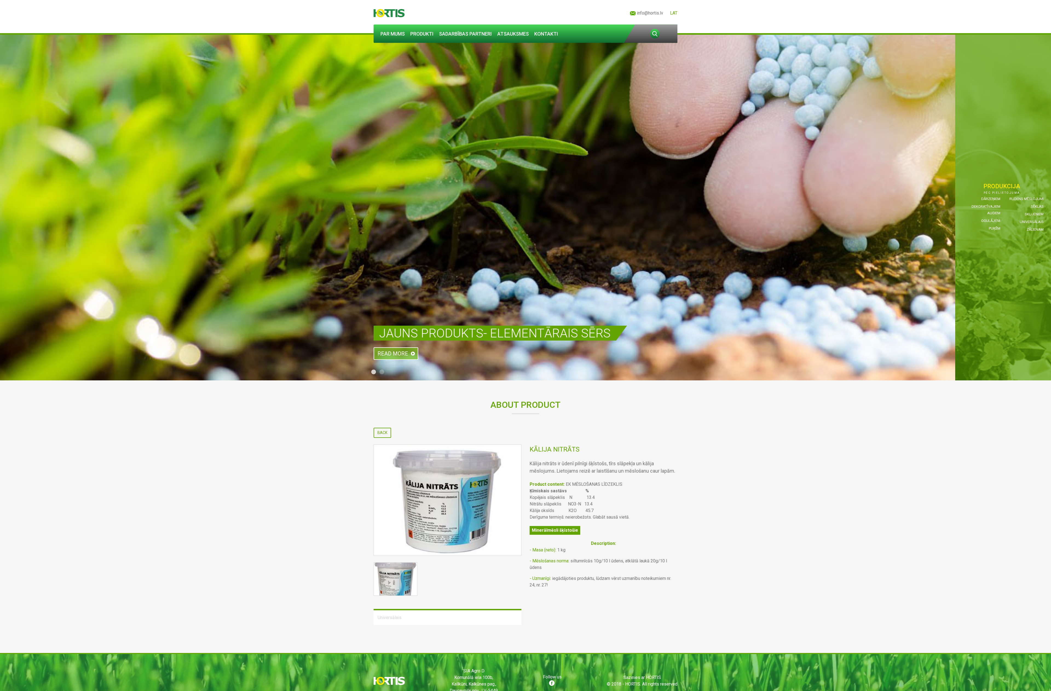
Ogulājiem (990, 221)
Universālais (1032, 222)
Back (382, 432)
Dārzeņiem (990, 199)
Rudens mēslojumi (1026, 199)
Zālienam (1035, 229)
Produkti (422, 34)
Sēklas (1037, 206)
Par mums (392, 34)
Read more (392, 353)
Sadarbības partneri (465, 34)
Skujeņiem (1034, 214)
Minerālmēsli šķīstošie (555, 530)
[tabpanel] (525, 207)
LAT (673, 13)
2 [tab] (382, 372)
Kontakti (546, 34)
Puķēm (994, 228)
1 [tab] (373, 372)
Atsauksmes (513, 34)
